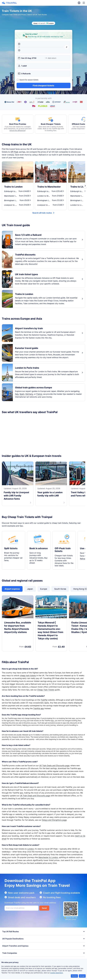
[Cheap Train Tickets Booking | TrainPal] (9, 3)
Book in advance (38, 548)
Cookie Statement (56, 973)
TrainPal (44, 700)
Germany (29, 394)
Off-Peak (14, 152)
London (30, 849)
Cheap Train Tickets (45, 690)
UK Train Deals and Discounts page (54, 765)
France (39, 394)
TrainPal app (38, 708)
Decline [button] (74, 976)
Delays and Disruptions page (54, 820)
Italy (17, 394)
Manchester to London (48, 857)
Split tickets (10, 548)
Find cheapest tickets (43, 85)
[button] (67, 47)
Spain (22, 394)
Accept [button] (82, 976)
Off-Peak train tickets (63, 549)
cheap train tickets (28, 675)
